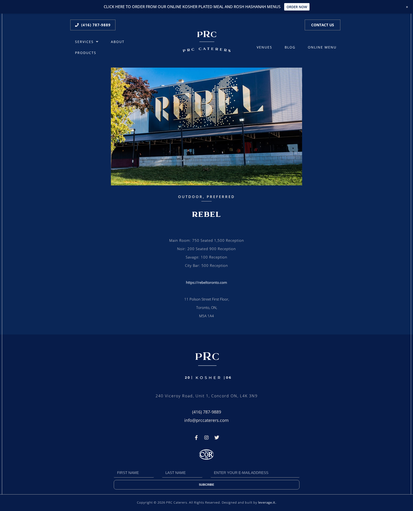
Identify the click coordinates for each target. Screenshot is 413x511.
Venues (264, 47)
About (118, 42)
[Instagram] (206, 437)
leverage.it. (267, 502)
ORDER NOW (297, 7)
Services (84, 42)
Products (85, 53)
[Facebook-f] (196, 437)
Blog (290, 47)
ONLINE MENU (322, 47)
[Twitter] (217, 437)
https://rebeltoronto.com (206, 282)
